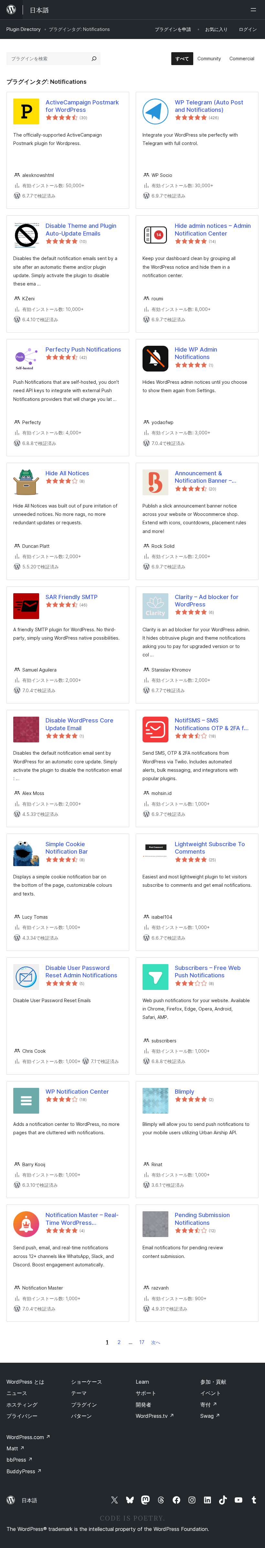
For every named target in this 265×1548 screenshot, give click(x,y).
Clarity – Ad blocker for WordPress (206, 601)
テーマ (79, 1393)
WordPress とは (25, 1382)
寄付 (208, 1404)
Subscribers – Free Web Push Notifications (208, 971)
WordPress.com (28, 1437)
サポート (146, 1393)
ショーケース (86, 1382)
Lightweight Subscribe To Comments (210, 848)
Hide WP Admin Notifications (196, 353)
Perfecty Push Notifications (83, 349)
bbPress (19, 1459)
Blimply (184, 1091)
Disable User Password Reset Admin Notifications (81, 971)
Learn (142, 1382)
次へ (155, 1342)
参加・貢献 (213, 1382)
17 (141, 1342)
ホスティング (21, 1404)
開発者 (143, 1404)
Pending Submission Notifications (202, 1219)
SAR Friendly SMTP (72, 597)
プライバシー (21, 1416)
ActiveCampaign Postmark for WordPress (82, 106)
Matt (15, 1448)
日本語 (29, 1500)
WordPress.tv (155, 1416)
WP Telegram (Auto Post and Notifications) (209, 106)
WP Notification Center (77, 1091)
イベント (210, 1393)
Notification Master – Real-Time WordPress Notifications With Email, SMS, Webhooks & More (82, 1219)
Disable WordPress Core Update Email (79, 724)
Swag (210, 1416)
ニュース (16, 1393)
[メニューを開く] (254, 9)
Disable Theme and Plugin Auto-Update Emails (81, 229)
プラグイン (84, 1404)
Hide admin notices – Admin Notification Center (213, 229)
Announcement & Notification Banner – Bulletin (203, 477)
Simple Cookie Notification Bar (67, 848)
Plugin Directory (23, 29)
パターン (81, 1416)
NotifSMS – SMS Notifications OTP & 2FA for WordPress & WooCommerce (212, 724)
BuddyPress (24, 1471)
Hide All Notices (67, 473)
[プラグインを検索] (94, 58)
